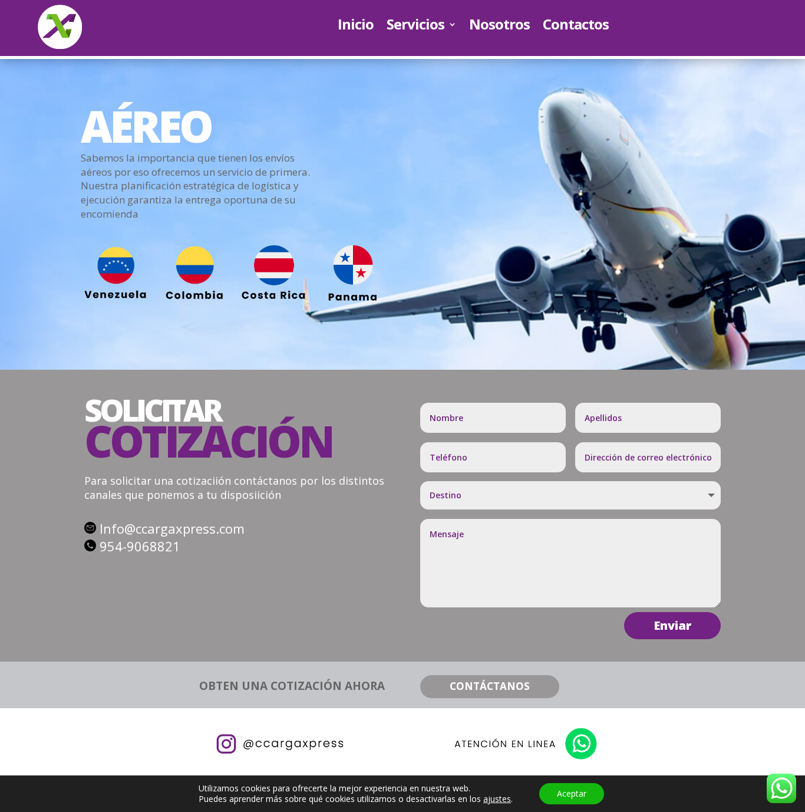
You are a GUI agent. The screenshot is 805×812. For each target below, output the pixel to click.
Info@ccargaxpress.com (172, 528)
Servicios (415, 26)
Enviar (672, 625)
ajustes (497, 799)
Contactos (576, 26)
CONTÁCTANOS (490, 686)
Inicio (356, 26)
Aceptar (571, 793)
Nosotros (499, 26)
